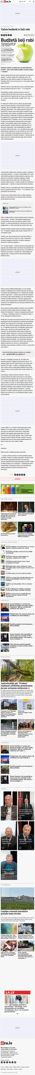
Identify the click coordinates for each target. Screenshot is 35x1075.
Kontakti (20, 1069)
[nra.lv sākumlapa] (7, 1)
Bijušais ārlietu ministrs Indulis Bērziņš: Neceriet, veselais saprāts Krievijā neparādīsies (18, 595)
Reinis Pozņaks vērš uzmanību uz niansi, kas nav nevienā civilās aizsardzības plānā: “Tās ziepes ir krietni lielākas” (21, 636)
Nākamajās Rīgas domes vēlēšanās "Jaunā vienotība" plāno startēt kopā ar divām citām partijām (20, 567)
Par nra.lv (3, 1067)
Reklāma (7, 1067)
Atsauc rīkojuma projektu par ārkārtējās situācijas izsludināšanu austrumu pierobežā (8, 733)
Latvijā (11, 26)
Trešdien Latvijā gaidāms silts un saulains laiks (19, 584)
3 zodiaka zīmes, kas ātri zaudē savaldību (18, 573)
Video (3, 789)
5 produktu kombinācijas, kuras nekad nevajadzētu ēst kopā (18, 562)
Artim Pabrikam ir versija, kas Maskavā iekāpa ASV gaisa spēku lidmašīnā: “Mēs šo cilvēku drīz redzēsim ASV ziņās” (21, 606)
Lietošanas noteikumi (25, 1067)
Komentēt (17, 479)
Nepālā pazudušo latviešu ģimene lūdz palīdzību (21, 624)
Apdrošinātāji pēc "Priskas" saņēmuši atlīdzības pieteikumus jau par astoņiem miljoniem (17, 685)
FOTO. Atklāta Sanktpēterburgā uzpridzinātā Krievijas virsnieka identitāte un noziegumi (25, 955)
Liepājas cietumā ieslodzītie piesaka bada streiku (14, 912)
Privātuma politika (16, 1067)
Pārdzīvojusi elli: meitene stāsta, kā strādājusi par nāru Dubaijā (20, 211)
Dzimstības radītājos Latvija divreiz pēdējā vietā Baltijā (19, 552)
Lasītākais (5, 600)
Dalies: (11, 474)
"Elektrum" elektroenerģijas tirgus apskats (25, 712)
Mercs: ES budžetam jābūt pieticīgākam (26, 514)
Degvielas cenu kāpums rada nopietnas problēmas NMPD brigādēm (26, 535)
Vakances (16, 1069)
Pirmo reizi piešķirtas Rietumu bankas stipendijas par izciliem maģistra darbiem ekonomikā (25, 734)
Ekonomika (6, 26)
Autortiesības (3, 1069)
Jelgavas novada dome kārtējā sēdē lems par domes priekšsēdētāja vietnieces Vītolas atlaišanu (19, 579)
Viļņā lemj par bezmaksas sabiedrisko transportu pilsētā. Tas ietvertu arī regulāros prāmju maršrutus (8, 516)
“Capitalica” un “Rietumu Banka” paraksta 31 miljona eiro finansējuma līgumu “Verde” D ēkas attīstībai (8, 714)
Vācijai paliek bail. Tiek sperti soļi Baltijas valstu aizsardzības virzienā (20, 208)
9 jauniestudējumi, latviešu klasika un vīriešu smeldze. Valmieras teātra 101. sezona (20, 547)
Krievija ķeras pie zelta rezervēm (8, 534)
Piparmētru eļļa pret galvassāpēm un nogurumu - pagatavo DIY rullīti (17, 557)
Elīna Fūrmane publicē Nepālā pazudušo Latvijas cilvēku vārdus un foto (21, 645)
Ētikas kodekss (10, 1069)
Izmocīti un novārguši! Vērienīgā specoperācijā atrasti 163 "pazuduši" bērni (8, 955)
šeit (24, 354)
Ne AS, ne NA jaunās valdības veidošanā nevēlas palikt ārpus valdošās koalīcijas (18, 589)
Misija (11, 1067)
